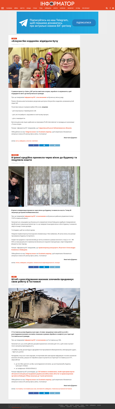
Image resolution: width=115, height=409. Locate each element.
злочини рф (41, 388)
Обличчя (70, 8)
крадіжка (30, 262)
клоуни (28, 141)
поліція (57, 262)
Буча (17, 141)
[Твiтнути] (55, 145)
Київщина (48, 8)
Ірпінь (18, 262)
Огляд (78, 8)
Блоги (56, 8)
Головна (9, 8)
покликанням (41, 97)
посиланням (41, 216)
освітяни (35, 141)
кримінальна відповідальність (44, 262)
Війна (16, 8)
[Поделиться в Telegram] (44, 267)
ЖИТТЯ (22, 8)
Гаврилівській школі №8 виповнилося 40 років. (55, 128)
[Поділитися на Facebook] (33, 145)
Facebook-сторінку (45, 132)
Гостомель (19, 388)
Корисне (62, 8)
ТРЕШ (40, 8)
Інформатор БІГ (29, 97)
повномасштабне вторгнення (62, 388)
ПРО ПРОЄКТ (85, 8)
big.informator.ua (16, 407)
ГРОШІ (35, 8)
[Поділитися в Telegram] (44, 145)
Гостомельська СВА (29, 388)
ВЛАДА (29, 8)
